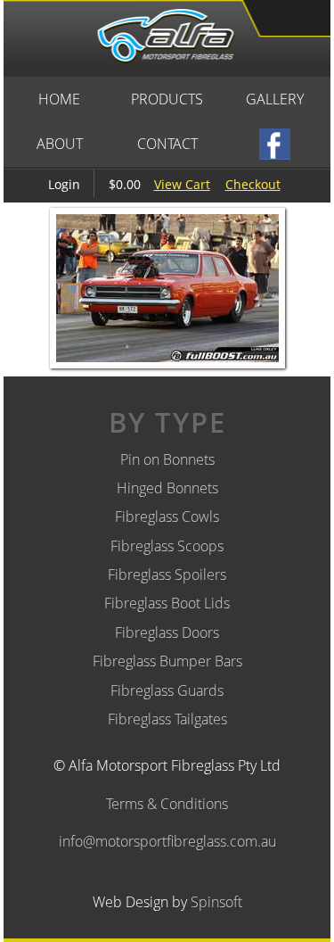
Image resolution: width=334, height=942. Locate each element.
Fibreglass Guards (167, 690)
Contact (167, 143)
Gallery (275, 99)
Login (64, 184)
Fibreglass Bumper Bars (167, 661)
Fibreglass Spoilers (167, 574)
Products (167, 99)
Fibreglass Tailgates (167, 719)
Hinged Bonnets (167, 488)
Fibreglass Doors (167, 632)
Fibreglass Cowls (167, 516)
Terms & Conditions (167, 804)
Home (59, 99)
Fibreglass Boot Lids (167, 603)
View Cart (182, 184)
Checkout (253, 184)
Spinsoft (216, 902)
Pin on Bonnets (167, 459)
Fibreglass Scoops (167, 546)
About (60, 143)
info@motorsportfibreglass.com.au (167, 841)
